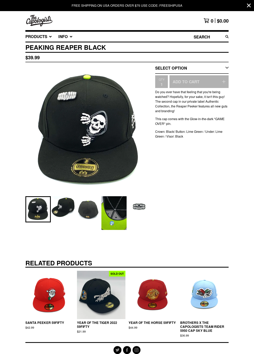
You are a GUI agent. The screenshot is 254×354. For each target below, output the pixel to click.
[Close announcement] (249, 5)
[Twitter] (117, 350)
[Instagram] (136, 350)
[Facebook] (127, 350)
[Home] (39, 20)
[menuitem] (38, 37)
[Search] (227, 37)
